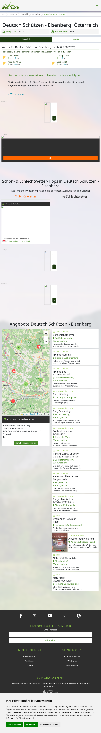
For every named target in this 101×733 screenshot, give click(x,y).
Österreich (24, 14)
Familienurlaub (72, 656)
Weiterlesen (17, 94)
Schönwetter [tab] (27, 196)
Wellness (71, 660)
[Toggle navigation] (97, 5)
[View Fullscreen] (46, 333)
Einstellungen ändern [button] (49, 724)
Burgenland (36, 14)
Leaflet (25, 414)
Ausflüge (29, 660)
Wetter (76, 39)
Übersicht (26, 39)
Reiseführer (13, 14)
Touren (29, 665)
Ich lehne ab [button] (31, 724)
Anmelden (51, 640)
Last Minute (72, 665)
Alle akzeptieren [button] (14, 724)
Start (3, 14)
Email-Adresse (50, 629)
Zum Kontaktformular (26, 443)
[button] (13, 401)
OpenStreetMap (35, 414)
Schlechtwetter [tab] (76, 196)
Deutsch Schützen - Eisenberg (54, 14)
